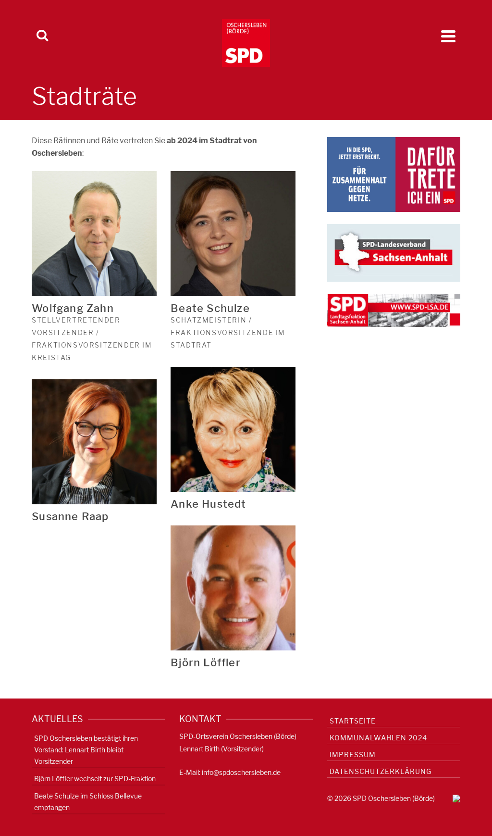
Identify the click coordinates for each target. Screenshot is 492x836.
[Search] (42, 36)
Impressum (353, 754)
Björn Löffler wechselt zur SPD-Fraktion (95, 778)
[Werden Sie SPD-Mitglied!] (393, 173)
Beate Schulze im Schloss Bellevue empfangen (88, 801)
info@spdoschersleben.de (241, 772)
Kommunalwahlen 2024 (378, 738)
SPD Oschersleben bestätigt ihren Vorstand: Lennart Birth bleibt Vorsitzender (86, 749)
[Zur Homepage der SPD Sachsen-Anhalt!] (393, 252)
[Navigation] (448, 36)
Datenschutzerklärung (380, 771)
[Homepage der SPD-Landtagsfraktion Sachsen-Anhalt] (393, 309)
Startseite (353, 721)
